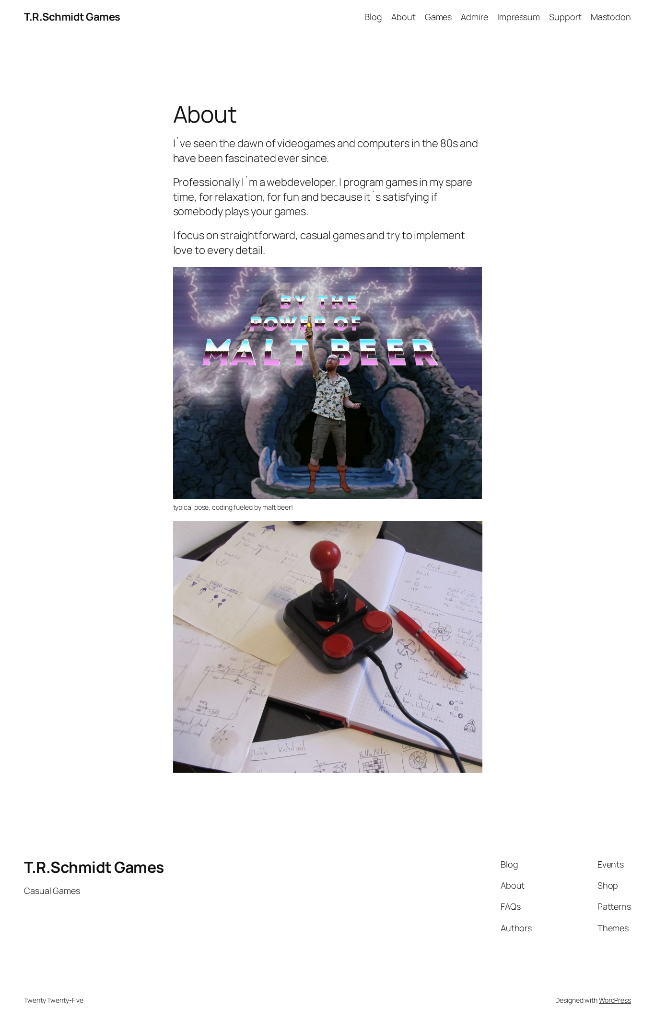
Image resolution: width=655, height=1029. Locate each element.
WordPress (615, 1000)
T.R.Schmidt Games (72, 17)
